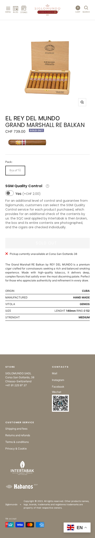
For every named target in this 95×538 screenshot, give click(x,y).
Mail (54, 373)
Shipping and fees (16, 428)
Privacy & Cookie (16, 448)
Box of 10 (15, 170)
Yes (28, 193)
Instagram (58, 380)
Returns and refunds (17, 435)
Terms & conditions (17, 442)
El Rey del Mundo (32, 118)
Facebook (58, 386)
